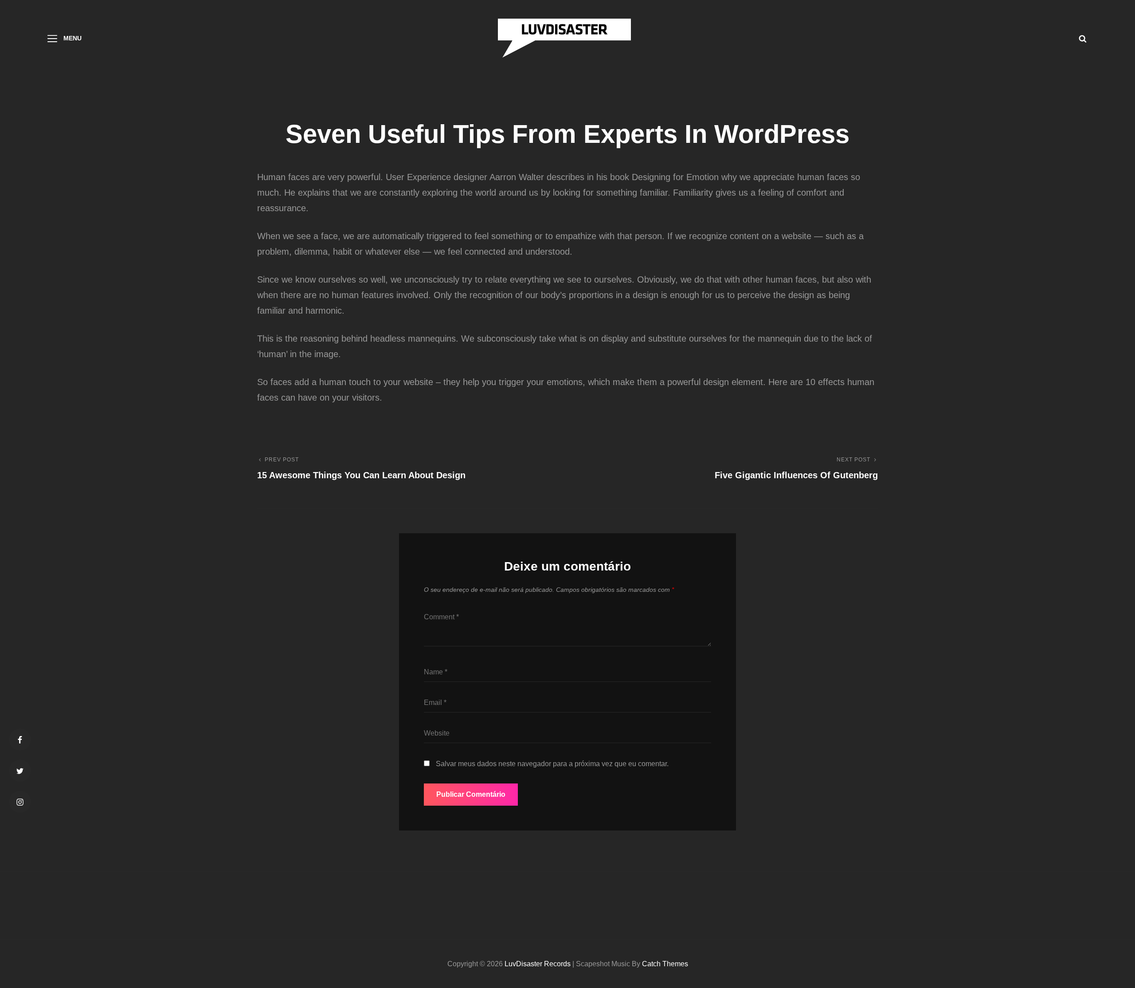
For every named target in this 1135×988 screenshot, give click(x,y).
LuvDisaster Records (538, 964)
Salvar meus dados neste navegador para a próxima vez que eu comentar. (552, 764)
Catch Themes (665, 964)
